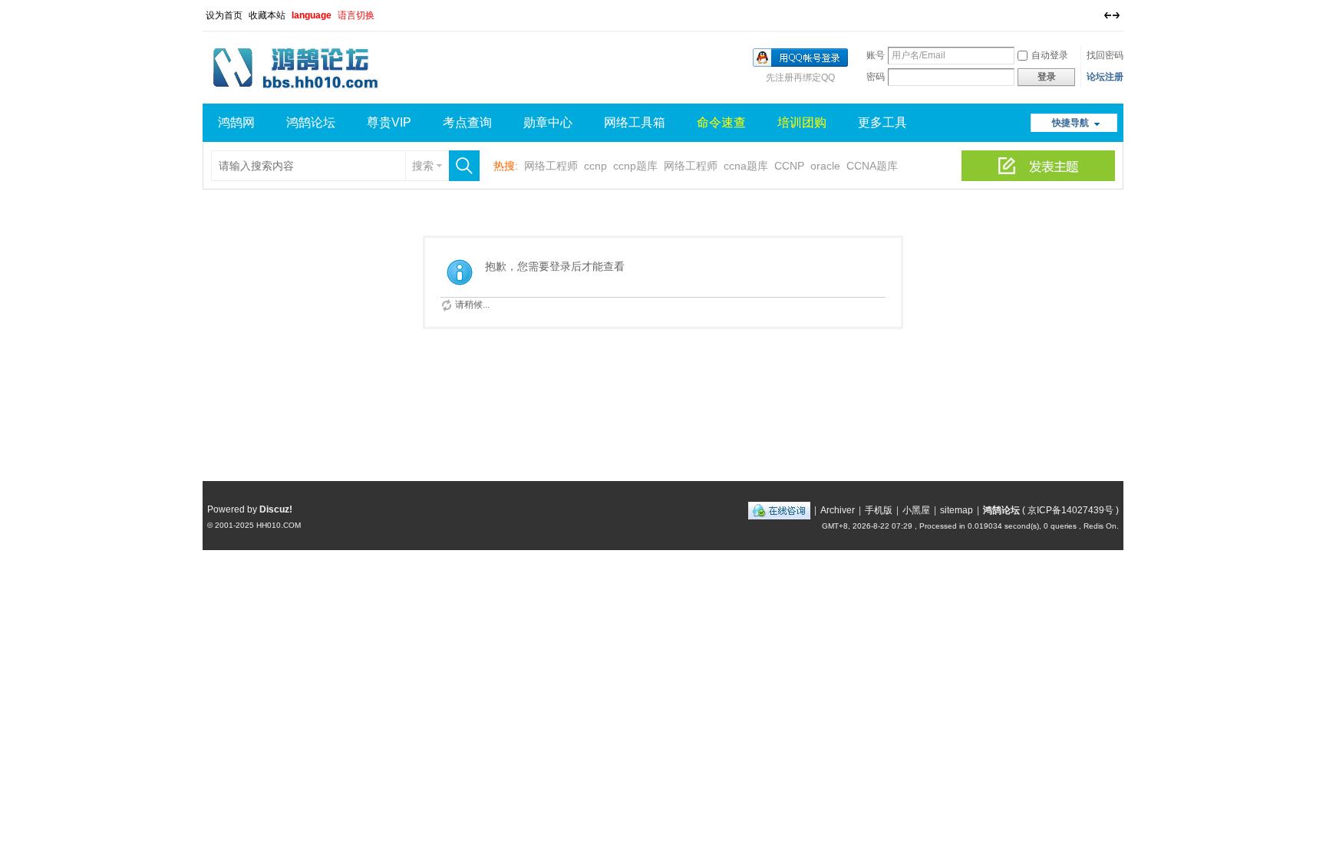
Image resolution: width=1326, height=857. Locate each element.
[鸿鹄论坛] (299, 94)
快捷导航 (1070, 122)
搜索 (423, 166)
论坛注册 (1105, 76)
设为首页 (224, 15)
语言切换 (356, 15)
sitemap (956, 510)
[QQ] (779, 510)
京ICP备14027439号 (1070, 510)
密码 (875, 76)
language (312, 15)
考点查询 (467, 122)
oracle (825, 166)
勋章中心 (547, 122)
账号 (875, 55)
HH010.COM (278, 525)
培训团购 (801, 122)
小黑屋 (916, 510)
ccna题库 (746, 166)
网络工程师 (551, 166)
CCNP (789, 166)
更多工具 (882, 122)
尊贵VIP (389, 122)
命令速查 (721, 122)
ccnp (595, 166)
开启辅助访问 (1096, 11)
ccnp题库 (635, 166)
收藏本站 (267, 15)
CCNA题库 (872, 166)
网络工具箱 (634, 122)
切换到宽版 (1111, 15)
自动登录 (1049, 55)
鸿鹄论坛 (310, 122)
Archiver (837, 510)
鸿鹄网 (236, 122)
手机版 (878, 510)
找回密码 (1105, 55)
